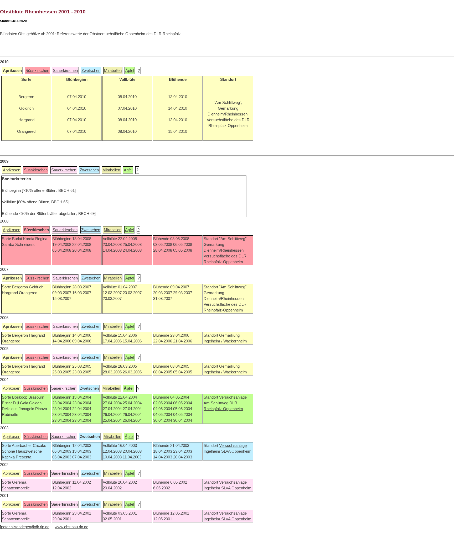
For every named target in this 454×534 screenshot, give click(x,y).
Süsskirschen (37, 70)
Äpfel (129, 70)
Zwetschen (90, 70)
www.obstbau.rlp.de (71, 527)
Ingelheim (212, 451)
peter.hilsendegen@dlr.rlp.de (25, 527)
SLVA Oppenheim (236, 451)
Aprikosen (11, 170)
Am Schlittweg (216, 403)
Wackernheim (235, 372)
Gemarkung (229, 366)
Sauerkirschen (65, 70)
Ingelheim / (213, 372)
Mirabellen (113, 70)
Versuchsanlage (233, 397)
